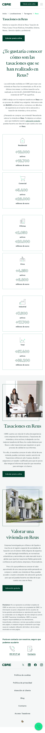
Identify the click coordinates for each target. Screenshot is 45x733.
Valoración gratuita (12, 588)
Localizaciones (15, 13)
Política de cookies (22, 675)
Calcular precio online (29, 4)
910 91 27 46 (15, 654)
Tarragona (28, 13)
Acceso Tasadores (22, 713)
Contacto (32, 654)
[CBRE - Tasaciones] (6, 4)
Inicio (5, 13)
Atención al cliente (22, 690)
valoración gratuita (33, 121)
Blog (22, 698)
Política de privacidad (22, 682)
